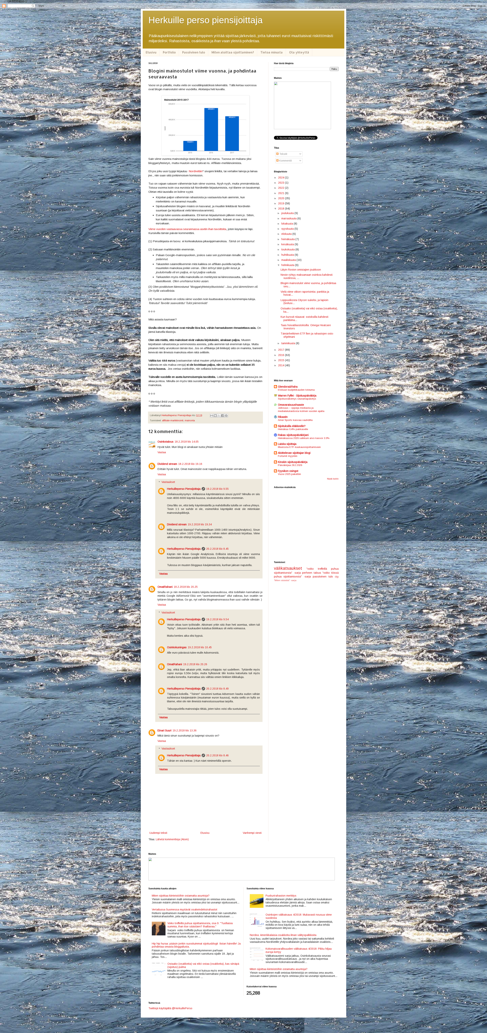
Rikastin (283, 416)
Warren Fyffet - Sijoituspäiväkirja (297, 395)
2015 (281, 360)
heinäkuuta (288, 239)
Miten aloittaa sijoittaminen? (233, 52)
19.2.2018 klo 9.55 (217, 488)
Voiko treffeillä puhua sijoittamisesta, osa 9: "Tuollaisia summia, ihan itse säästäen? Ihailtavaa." (200, 925)
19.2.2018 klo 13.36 (185, 730)
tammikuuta (288, 343)
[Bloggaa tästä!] (215, 415)
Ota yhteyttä (299, 52)
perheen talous (311, 572)
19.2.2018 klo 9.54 (217, 619)
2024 (281, 177)
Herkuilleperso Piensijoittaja (184, 488)
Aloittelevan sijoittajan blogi (294, 452)
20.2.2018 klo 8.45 (217, 548)
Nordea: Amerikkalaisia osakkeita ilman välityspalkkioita (283, 935)
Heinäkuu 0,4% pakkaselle (293, 429)
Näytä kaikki (333, 479)
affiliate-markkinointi (172, 420)
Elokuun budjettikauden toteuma (296, 389)
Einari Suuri (164, 730)
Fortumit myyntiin (287, 456)
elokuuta (286, 233)
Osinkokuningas (177, 647)
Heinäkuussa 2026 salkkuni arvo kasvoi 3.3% (303, 438)
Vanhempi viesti (252, 832)
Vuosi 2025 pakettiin (289, 474)
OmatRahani (165, 586)
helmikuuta (288, 265)
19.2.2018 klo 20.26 (195, 664)
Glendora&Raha (288, 386)
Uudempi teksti (158, 832)
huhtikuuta (288, 254)
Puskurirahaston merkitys (281, 895)
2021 (281, 193)
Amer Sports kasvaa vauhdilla (295, 420)
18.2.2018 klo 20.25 (186, 586)
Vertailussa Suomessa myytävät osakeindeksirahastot (184, 909)
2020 (281, 198)
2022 (281, 187)
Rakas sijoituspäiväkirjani (293, 434)
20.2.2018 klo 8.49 (217, 688)
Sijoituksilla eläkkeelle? (292, 426)
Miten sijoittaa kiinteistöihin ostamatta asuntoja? (180, 895)
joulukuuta (287, 213)
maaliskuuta (289, 259)
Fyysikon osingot (288, 470)
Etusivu (151, 52)
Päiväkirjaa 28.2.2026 (290, 465)
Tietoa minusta (271, 52)
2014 (281, 365)
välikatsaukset (288, 568)
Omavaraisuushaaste (291, 404)
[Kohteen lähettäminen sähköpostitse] (212, 415)
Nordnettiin (195, 171)
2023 (281, 182)
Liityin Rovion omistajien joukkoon (301, 269)
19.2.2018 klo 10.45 (200, 647)
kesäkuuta (288, 244)
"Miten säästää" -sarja (285, 580)
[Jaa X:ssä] (219, 415)
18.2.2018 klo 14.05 (187, 441)
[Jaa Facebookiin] (222, 415)
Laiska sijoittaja (287, 443)
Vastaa (162, 452)
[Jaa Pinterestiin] (226, 415)
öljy (337, 576)
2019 (281, 203)
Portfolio (169, 52)
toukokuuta (288, 249)
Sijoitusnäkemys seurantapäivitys (297, 398)
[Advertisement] (306, 525)
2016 (281, 355)
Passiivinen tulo (193, 52)
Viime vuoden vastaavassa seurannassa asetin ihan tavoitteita (187, 229)
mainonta (190, 420)
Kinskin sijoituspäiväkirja (292, 462)
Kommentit (285, 160)
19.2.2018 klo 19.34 (200, 524)
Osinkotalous (165, 441)
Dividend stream (167, 463)
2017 (281, 349)
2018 (281, 208)
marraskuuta (289, 218)
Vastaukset (168, 482)
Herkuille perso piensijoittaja (205, 20)
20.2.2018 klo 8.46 (217, 755)
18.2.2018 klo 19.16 (190, 463)
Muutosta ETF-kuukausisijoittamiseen (299, 447)
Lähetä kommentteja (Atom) (172, 839)
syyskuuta (287, 228)
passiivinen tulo (323, 576)
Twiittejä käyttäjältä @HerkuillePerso (170, 1008)
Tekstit (283, 153)
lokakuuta (287, 223)
